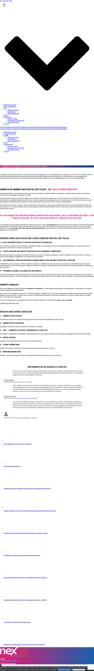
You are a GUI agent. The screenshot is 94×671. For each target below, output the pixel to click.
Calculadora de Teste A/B (15, 120)
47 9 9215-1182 (7, 1)
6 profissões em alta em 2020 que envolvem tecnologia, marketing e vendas (26, 533)
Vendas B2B (11, 112)
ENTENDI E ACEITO (64, 669)
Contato (6, 124)
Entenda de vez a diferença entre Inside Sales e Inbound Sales (22, 555)
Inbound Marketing (10, 106)
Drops (6, 115)
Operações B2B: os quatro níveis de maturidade (17, 444)
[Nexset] (33, 128)
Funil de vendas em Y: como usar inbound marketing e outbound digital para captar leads (30, 511)
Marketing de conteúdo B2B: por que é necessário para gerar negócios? (24, 644)
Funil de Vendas (12, 119)
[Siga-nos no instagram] (3, 659)
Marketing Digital (12, 110)
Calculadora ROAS (13, 122)
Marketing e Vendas (10, 105)
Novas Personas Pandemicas (12, 466)
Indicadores (7, 117)
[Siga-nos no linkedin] (1, 659)
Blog (5, 108)
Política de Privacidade (7, 663)
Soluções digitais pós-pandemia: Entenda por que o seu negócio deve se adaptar (27, 488)
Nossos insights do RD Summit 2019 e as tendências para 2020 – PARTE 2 (25, 577)
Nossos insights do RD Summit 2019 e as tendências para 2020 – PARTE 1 (25, 600)
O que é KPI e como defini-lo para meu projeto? (17, 622)
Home (66, 166)
